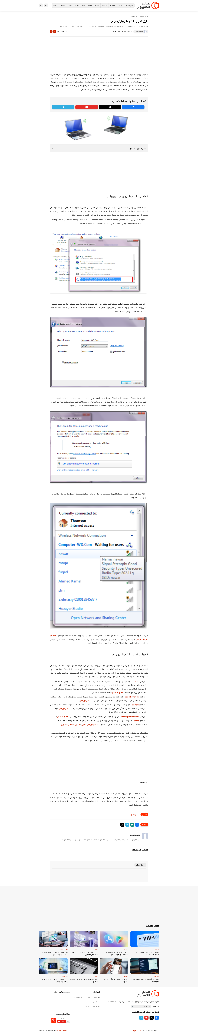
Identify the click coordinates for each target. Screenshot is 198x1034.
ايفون (69, 5)
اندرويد (76, 5)
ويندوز (120, 5)
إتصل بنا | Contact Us (90, 1001)
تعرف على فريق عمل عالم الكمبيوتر (85, 997)
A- (51, 31)
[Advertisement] (99, 56)
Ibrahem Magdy (62, 1030)
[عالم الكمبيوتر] (148, 5)
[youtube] (86, 107)
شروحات (132, 16)
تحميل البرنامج (118, 692)
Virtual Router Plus (132, 697)
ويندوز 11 (112, 5)
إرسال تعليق (140, 864)
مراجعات (63, 5)
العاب (83, 5)
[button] (137, 825)
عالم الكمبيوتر (137, 1030)
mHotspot (135, 704)
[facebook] (133, 107)
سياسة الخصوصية (91, 1006)
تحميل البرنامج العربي (89, 724)
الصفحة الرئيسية (143, 16)
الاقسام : (156, 1006)
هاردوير (55, 5)
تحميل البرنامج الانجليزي (70, 724)
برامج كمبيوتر (129, 5)
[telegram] (63, 107)
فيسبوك (104, 5)
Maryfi (136, 720)
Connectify (135, 681)
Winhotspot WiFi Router (130, 716)
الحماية (97, 5)
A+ (54, 31)
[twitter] (110, 107)
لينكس (90, 5)
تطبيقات (126, 949)
